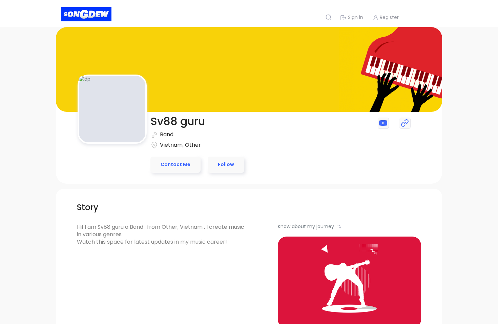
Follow (226, 164)
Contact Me (175, 164)
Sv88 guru (177, 121)
